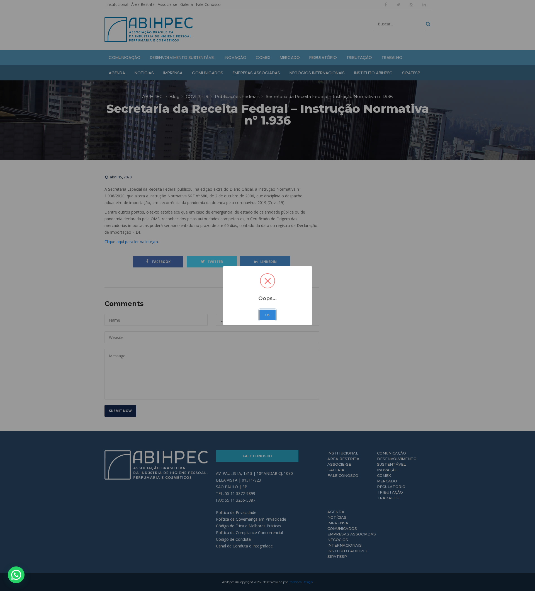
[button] (16, 574)
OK (267, 315)
